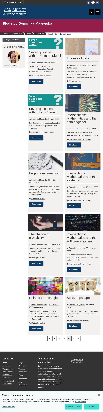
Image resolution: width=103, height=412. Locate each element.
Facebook (88, 2)
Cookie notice (80, 402)
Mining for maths (75, 81)
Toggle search (91, 12)
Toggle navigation (97, 12)
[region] (51, 401)
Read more (36, 81)
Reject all (91, 407)
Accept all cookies (73, 407)
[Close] (99, 395)
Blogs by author (12, 40)
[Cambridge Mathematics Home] (76, 363)
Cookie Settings (8, 407)
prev (49, 338)
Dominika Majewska (39, 63)
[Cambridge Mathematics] (15, 11)
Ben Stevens (92, 65)
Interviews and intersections (42, 76)
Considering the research (79, 320)
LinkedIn (97, 2)
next (78, 338)
